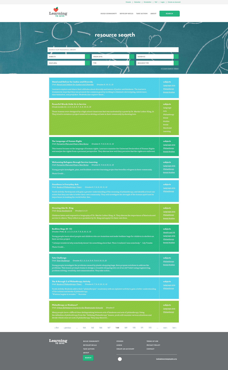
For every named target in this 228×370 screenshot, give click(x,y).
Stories (119, 341)
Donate (128, 2)
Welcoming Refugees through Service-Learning (74, 162)
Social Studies (169, 92)
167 (108, 327)
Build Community (109, 14)
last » (174, 327)
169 (125, 327)
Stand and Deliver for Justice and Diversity (72, 81)
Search (169, 13)
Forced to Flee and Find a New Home (72, 144)
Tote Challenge (59, 257)
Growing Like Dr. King (62, 208)
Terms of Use (152, 341)
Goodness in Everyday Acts (65, 184)
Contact (150, 349)
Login (163, 2)
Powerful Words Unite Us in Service (69, 104)
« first (56, 327)
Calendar (137, 2)
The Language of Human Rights (67, 141)
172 (150, 327)
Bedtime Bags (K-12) (62, 228)
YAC (156, 2)
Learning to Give (58, 12)
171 (142, 327)
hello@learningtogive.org (166, 359)
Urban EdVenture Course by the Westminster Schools (80, 308)
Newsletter (147, 2)
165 (92, 327)
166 (100, 327)
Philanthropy (168, 89)
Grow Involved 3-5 (64, 211)
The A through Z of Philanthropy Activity (71, 281)
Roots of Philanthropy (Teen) (69, 187)
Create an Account (174, 2)
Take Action (141, 14)
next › (165, 327)
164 (84, 327)
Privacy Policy (153, 345)
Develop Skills (126, 14)
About (153, 14)
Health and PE (169, 232)
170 (134, 327)
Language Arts (169, 85)
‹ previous (67, 327)
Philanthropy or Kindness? (65, 305)
